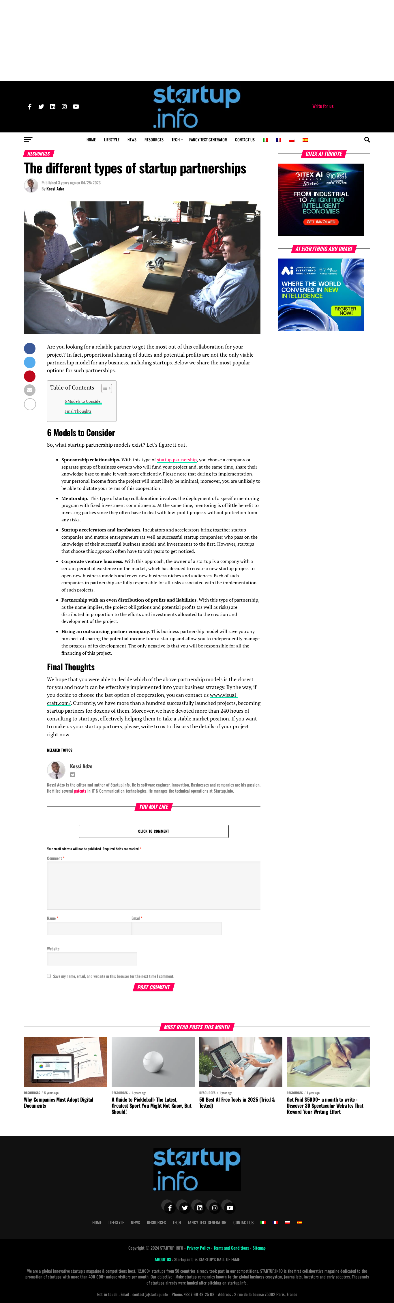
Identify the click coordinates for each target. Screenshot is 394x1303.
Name (52, 918)
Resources (154, 139)
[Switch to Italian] (265, 140)
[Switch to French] (279, 140)
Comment (56, 858)
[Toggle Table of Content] (103, 388)
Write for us (322, 105)
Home (91, 139)
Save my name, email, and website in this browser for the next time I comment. (113, 976)
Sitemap (259, 1248)
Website (53, 948)
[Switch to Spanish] (305, 140)
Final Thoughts (78, 411)
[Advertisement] (197, 40)
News (131, 139)
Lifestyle (111, 139)
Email (137, 918)
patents (80, 791)
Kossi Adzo (55, 189)
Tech (176, 139)
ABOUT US (163, 1259)
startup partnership (177, 459)
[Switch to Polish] (292, 140)
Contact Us (245, 139)
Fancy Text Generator (208, 139)
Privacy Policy (199, 1248)
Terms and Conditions (232, 1248)
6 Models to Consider (83, 401)
